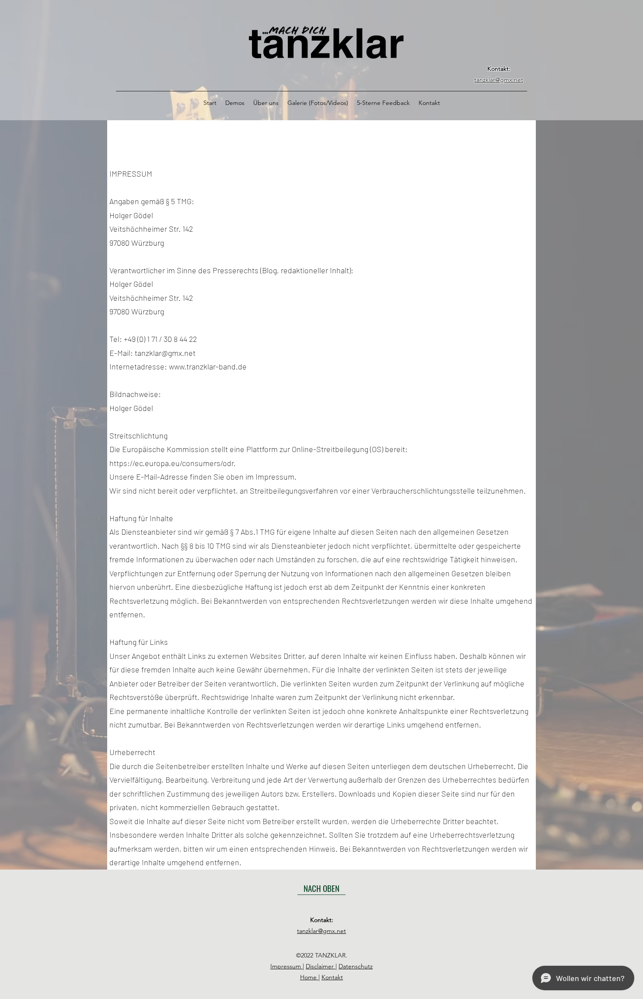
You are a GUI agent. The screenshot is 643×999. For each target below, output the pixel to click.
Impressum (286, 966)
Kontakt (332, 977)
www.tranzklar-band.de (208, 366)
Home (309, 977)
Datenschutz (356, 966)
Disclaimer (320, 966)
